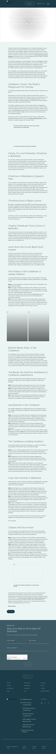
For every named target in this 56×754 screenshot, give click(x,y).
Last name (32, 640)
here (29, 217)
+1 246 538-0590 (26, 704)
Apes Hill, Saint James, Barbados (28, 731)
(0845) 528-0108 (26, 721)
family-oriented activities (35, 118)
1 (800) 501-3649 (26, 727)
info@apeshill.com (27, 699)
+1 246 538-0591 (26, 710)
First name (10, 640)
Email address (12, 647)
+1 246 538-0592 (26, 716)
